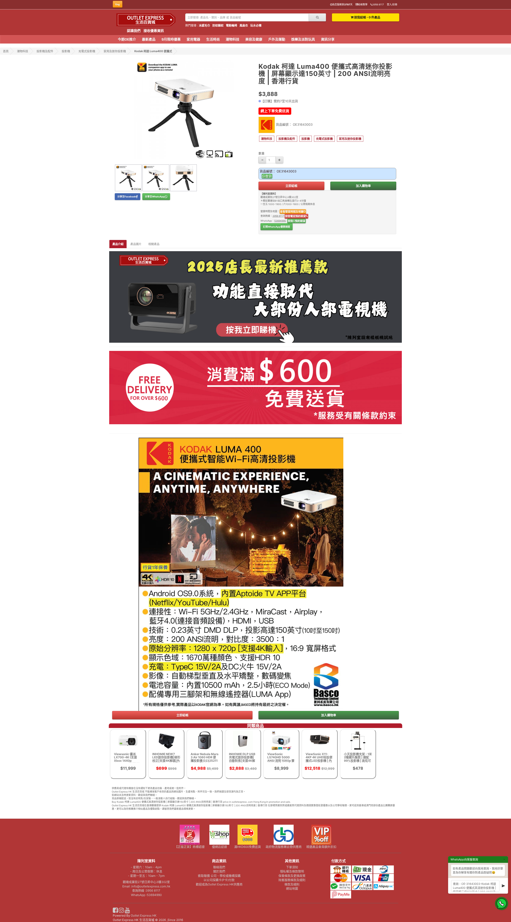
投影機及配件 (45, 51)
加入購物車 (363, 186)
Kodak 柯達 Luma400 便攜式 (153, 51)
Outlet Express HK (143, 915)
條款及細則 (291, 884)
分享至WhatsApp (155, 196)
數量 (261, 153)
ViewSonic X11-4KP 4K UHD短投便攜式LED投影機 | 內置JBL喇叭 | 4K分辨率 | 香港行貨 (319, 760)
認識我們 (134, 31)
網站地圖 (292, 888)
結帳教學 (362, 4)
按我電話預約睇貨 (295, 216)
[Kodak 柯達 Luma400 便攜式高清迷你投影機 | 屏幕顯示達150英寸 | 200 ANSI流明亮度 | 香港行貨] (184, 109)
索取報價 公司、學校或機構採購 (219, 876)
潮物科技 (232, 39)
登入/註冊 (392, 4)
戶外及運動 (276, 39)
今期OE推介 (127, 39)
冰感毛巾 (204, 25)
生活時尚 (213, 39)
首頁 (6, 51)
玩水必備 (255, 25)
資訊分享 (328, 39)
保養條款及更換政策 (291, 876)
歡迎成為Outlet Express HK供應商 (219, 884)
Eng (117, 4)
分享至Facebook (126, 196)
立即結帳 (291, 186)
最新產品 (148, 39)
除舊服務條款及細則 (291, 880)
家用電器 (193, 39)
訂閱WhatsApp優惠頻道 (276, 226)
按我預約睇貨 (296, 220)
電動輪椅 (231, 25)
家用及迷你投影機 (115, 51)
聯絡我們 (219, 867)
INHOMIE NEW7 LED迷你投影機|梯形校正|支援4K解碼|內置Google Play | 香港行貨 (166, 760)
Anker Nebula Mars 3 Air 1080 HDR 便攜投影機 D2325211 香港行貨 (204, 759)
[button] (266, 139)
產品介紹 (118, 244)
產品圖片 (136, 244)
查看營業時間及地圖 (291, 211)
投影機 (66, 51)
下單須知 (292, 867)
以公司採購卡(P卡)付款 (219, 880)
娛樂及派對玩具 (303, 39)
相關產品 (153, 244)
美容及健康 (253, 39)
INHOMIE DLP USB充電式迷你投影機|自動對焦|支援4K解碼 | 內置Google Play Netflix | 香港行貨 (242, 762)
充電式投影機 (86, 51)
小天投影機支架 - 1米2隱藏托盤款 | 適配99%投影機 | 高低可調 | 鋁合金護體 (358, 759)
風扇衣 (244, 25)
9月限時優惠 (171, 39)
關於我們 (219, 871)
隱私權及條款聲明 (292, 871)
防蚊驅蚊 (218, 25)
